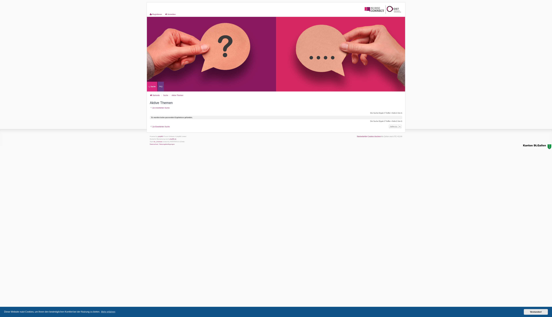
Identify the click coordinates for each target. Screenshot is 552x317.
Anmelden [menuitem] (172, 14)
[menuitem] (161, 86)
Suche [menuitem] (153, 87)
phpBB (160, 136)
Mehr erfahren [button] (108, 312)
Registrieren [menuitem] (157, 14)
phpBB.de (173, 139)
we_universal (158, 141)
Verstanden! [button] (536, 312)
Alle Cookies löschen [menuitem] (372, 136)
